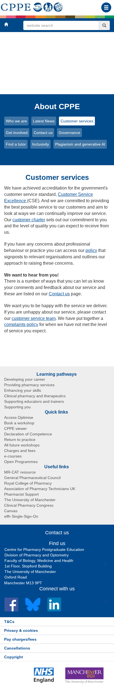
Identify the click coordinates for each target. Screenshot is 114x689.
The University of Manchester (30, 500)
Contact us (43, 132)
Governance (69, 132)
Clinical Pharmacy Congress (28, 505)
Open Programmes (21, 461)
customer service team (34, 318)
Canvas (10, 511)
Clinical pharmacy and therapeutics (35, 396)
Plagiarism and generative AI (80, 144)
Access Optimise (18, 417)
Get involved (17, 132)
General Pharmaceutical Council (32, 477)
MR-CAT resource (20, 472)
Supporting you (17, 407)
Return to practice (19, 439)
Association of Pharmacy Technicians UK (39, 488)
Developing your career (24, 379)
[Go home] (32, 6)
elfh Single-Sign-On (21, 516)
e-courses (13, 456)
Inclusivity (40, 144)
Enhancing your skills (22, 390)
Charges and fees (19, 450)
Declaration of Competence (28, 434)
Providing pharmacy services (29, 385)
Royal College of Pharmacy (28, 483)
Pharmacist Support (21, 494)
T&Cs (9, 621)
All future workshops (22, 445)
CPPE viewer (15, 428)
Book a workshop (19, 423)
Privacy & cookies (21, 630)
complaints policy (21, 324)
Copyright (13, 657)
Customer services (77, 121)
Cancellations (17, 648)
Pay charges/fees (20, 639)
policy (91, 250)
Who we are (16, 121)
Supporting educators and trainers (34, 401)
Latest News (44, 121)
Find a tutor (16, 144)
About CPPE (57, 106)
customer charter (28, 219)
